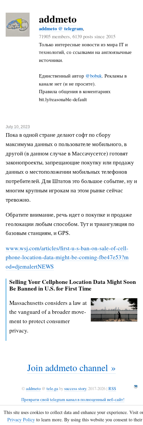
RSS (112, 388)
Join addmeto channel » (71, 367)
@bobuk (93, 75)
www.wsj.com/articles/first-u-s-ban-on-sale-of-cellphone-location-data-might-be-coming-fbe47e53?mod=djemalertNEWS (67, 257)
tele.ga (52, 388)
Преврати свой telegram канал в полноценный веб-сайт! (72, 399)
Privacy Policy (21, 419)
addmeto (57, 18)
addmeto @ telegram (61, 28)
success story (75, 388)
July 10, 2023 (18, 126)
